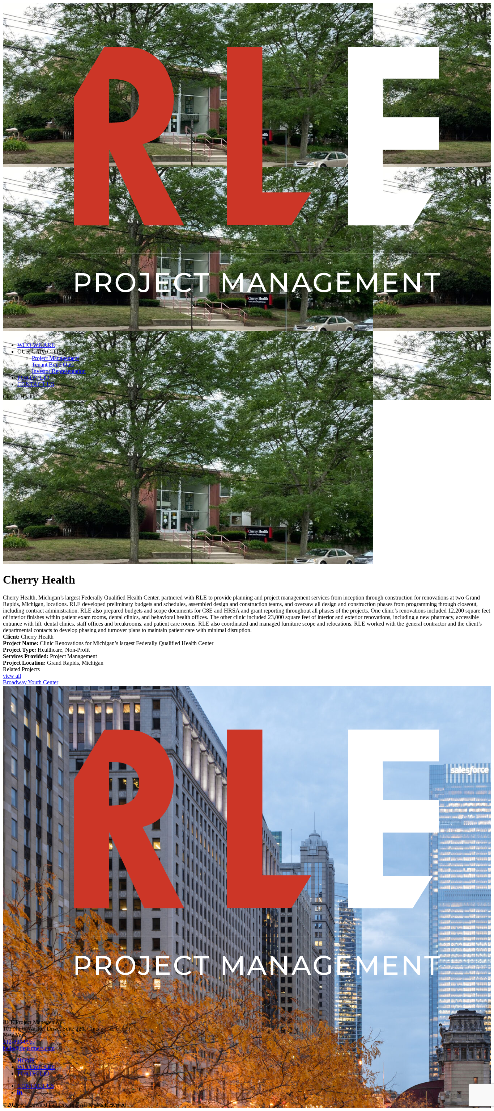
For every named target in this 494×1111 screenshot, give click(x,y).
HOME (26, 1060)
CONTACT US (35, 384)
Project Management (55, 358)
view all (12, 676)
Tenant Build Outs (53, 365)
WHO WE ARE (36, 345)
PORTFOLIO (33, 378)
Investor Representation (59, 371)
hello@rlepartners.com (29, 1048)
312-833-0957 (19, 1042)
